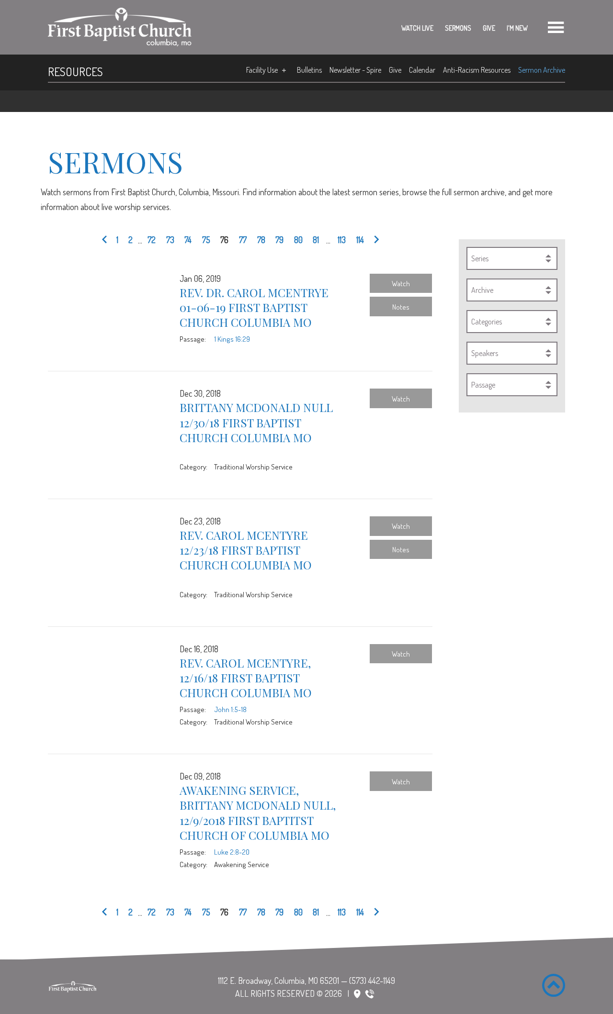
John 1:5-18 (230, 709)
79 (279, 239)
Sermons (458, 28)
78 (261, 239)
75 (206, 239)
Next (374, 240)
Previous (106, 240)
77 (243, 239)
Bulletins (309, 70)
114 (360, 239)
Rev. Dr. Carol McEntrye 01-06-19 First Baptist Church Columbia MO (254, 307)
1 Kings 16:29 (232, 339)
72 (152, 239)
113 (342, 239)
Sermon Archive (541, 70)
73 (170, 239)
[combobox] (511, 258)
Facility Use (262, 70)
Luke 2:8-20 (232, 852)
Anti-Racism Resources (477, 70)
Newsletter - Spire (355, 70)
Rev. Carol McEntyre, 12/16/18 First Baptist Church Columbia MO (246, 677)
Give (489, 28)
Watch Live (417, 28)
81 (316, 239)
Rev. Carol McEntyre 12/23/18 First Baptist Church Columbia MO (246, 549)
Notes (400, 307)
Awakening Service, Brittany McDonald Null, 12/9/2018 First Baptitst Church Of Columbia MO (258, 812)
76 (224, 239)
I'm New (517, 28)
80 (298, 239)
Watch (401, 283)
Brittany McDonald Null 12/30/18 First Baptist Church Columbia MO (256, 422)
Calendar (422, 70)
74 (188, 239)
